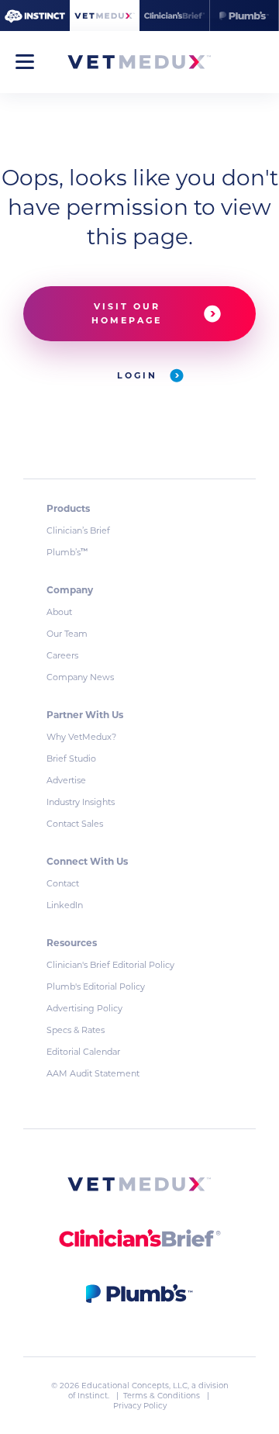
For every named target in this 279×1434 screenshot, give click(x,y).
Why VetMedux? (81, 736)
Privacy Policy (140, 1406)
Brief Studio (71, 758)
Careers (62, 655)
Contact (62, 883)
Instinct (93, 1396)
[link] (139, 1187)
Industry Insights (80, 801)
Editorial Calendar (83, 1051)
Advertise (66, 780)
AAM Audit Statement (93, 1073)
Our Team (67, 633)
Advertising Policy (84, 1008)
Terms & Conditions (162, 1396)
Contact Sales (74, 823)
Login (139, 375)
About (59, 611)
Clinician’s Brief (78, 530)
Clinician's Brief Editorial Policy (110, 964)
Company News (80, 677)
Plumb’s (67, 552)
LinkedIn (64, 905)
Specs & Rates (75, 1030)
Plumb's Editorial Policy (95, 986)
